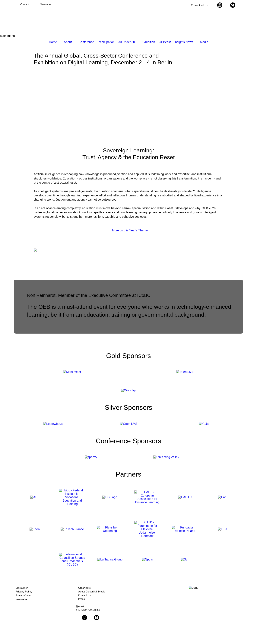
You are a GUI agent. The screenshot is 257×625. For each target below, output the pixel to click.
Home (53, 42)
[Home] (29, 20)
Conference (86, 42)
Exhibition (148, 42)
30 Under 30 (126, 42)
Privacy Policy (24, 591)
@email (80, 606)
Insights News (183, 42)
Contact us (84, 595)
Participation (106, 42)
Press (81, 599)
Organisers (84, 587)
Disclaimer (22, 587)
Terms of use (23, 595)
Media (204, 42)
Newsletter (22, 599)
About (68, 42)
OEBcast (165, 42)
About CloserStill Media (91, 591)
